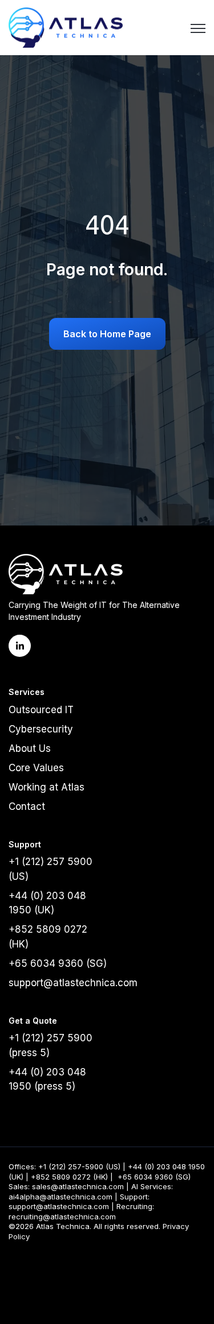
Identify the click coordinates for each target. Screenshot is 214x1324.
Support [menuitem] (25, 844)
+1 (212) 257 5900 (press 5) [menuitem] (50, 1045)
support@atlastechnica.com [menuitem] (73, 982)
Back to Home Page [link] (107, 334)
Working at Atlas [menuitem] (46, 787)
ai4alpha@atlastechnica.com (60, 1196)
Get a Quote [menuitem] (33, 1020)
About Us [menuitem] (30, 748)
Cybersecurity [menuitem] (41, 729)
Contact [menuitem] (27, 806)
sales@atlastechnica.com (78, 1186)
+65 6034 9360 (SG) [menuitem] (58, 963)
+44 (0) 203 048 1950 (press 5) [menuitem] (47, 1079)
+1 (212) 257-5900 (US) (79, 1166)
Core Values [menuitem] (36, 767)
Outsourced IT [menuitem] (41, 709)
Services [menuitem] (27, 692)
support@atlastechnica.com (59, 1206)
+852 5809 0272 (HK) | (72, 1176)
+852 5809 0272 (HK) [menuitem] (48, 937)
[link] (66, 26)
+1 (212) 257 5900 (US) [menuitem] (50, 869)
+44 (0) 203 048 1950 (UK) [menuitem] (47, 903)
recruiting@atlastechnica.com (62, 1216)
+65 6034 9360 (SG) (155, 1176)
